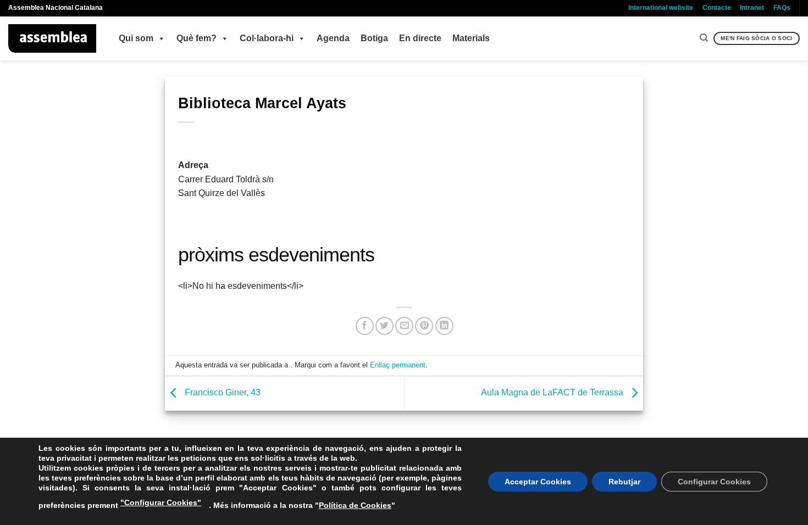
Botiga (374, 38)
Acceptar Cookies (538, 481)
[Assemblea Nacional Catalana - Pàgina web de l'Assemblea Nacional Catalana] (52, 38)
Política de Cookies (355, 505)
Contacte (716, 8)
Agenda (333, 38)
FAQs (781, 8)
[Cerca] (703, 38)
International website (660, 8)
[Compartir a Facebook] (365, 326)
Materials (471, 38)
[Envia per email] (404, 326)
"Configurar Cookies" (160, 502)
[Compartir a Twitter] (384, 326)
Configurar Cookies (714, 481)
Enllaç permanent (397, 365)
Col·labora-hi (267, 38)
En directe (420, 38)
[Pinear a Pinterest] (424, 326)
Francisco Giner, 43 (221, 393)
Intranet (752, 8)
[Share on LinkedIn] (444, 326)
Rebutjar (624, 481)
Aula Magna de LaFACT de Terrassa (553, 393)
